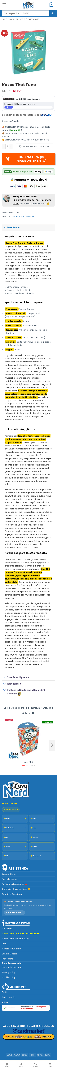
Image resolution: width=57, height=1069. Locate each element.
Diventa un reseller (12, 963)
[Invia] (52, 13)
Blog (4, 943)
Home (4, 19)
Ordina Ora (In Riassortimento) (31, 158)
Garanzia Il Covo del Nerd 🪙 (16, 889)
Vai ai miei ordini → (14, 912)
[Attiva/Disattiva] (4, 227)
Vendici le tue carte (11, 948)
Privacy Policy (8, 972)
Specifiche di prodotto (18, 677)
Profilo (5, 992)
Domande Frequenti (12, 967)
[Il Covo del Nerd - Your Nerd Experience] (28, 5)
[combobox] (25, 13)
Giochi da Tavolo (17, 19)
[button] (4, 5)
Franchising (7, 958)
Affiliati (5, 1002)
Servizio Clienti (9, 874)
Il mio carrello (8, 997)
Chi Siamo (7, 928)
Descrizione (13, 227)
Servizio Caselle (9, 953)
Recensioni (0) (14, 684)
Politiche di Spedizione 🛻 (14, 884)
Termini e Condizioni (12, 894)
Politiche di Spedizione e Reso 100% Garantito (26, 692)
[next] (52, 745)
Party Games (33, 19)
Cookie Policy (8, 977)
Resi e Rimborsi (9, 879)
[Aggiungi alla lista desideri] (34, 146)
